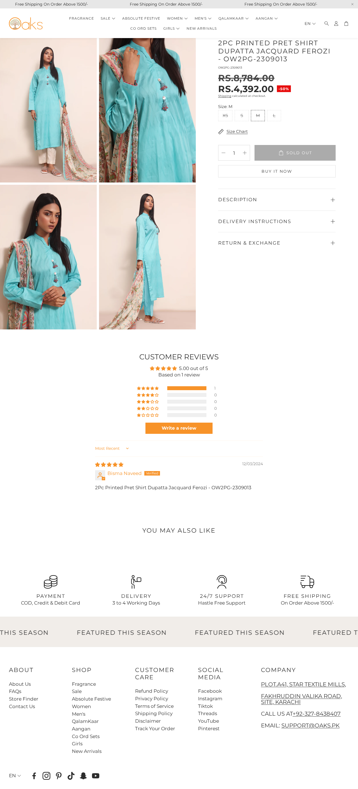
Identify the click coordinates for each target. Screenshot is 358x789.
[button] (325, 23)
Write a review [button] (179, 428)
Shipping (224, 96)
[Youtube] (96, 776)
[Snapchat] (83, 776)
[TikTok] (71, 776)
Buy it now (277, 171)
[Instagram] (46, 776)
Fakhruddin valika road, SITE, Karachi (301, 699)
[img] (109, 464)
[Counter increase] (245, 153)
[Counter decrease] (223, 153)
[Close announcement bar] (352, 4)
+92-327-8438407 (317, 713)
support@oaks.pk (310, 725)
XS (225, 115)
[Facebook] (34, 776)
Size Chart (237, 131)
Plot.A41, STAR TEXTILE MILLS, (303, 684)
